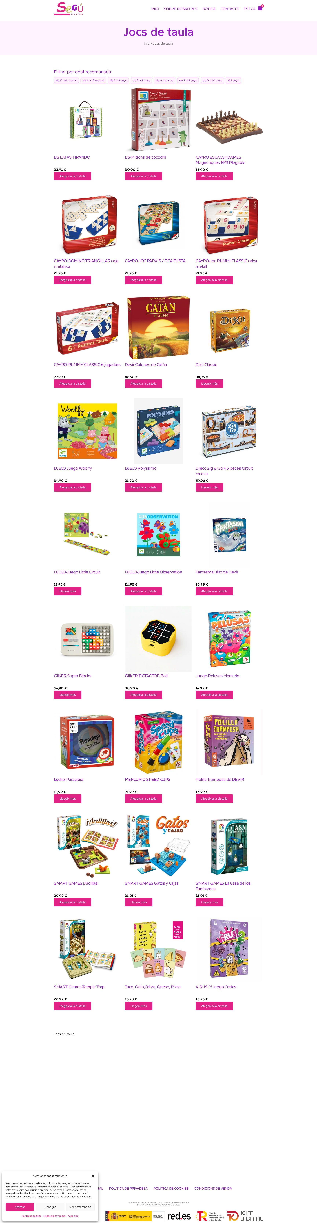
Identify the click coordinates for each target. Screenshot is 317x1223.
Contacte (230, 9)
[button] (93, 1176)
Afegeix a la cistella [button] (72, 176)
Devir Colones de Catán (146, 364)
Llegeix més (209, 383)
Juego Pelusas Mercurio (217, 675)
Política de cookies (31, 1216)
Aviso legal (73, 1216)
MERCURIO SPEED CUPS (147, 779)
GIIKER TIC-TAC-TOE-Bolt (146, 675)
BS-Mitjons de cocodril (145, 157)
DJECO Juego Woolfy (73, 468)
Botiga (208, 9)
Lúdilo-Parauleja (68, 779)
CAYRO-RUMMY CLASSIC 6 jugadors (87, 364)
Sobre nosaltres (180, 9)
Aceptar (20, 1207)
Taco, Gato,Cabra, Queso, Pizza (153, 986)
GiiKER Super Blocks (72, 675)
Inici (155, 9)
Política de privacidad (54, 1216)
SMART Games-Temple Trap (79, 986)
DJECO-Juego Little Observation (153, 572)
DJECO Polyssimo (141, 468)
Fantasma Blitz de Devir (217, 572)
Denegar (50, 1207)
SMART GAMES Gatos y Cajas (152, 883)
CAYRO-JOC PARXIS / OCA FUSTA (155, 260)
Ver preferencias (80, 1207)
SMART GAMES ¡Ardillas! (76, 883)
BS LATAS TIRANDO (72, 157)
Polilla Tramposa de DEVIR (220, 779)
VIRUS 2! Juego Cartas (216, 986)
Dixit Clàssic (206, 364)
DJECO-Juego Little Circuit (77, 572)
